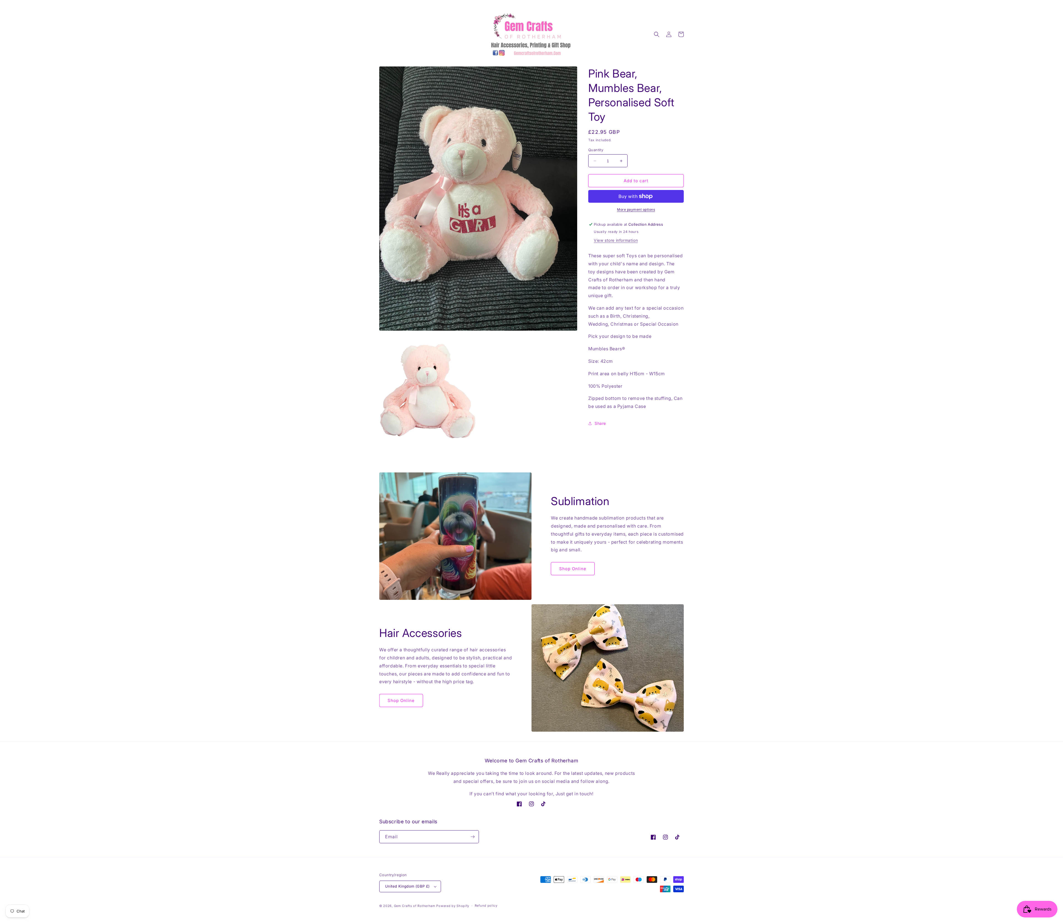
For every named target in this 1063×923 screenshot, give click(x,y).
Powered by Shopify (452, 906)
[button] (657, 34)
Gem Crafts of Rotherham (414, 906)
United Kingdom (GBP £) (407, 886)
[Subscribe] (472, 836)
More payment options (636, 209)
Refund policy (486, 905)
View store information (616, 240)
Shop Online (572, 568)
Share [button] (600, 423)
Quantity (595, 150)
